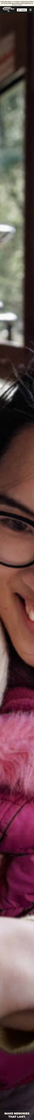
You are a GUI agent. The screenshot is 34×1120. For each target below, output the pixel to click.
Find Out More (18, 5)
